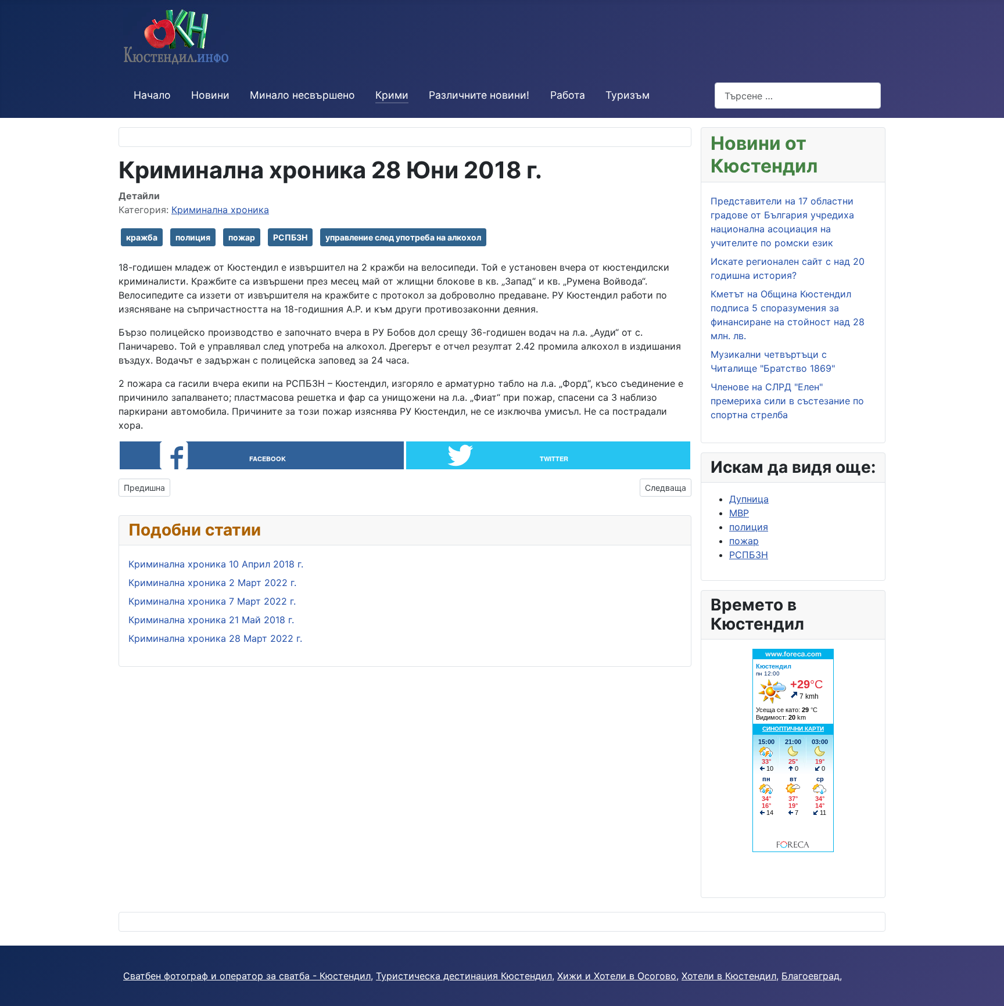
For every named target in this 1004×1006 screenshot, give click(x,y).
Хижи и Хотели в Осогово (616, 976)
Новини (210, 95)
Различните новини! (479, 95)
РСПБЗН (290, 237)
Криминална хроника (220, 209)
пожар (241, 237)
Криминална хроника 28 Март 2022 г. (215, 638)
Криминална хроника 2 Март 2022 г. (212, 582)
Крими (391, 95)
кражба (141, 237)
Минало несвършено (302, 95)
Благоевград (810, 976)
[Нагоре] (989, 991)
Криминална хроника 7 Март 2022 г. (212, 601)
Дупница (749, 499)
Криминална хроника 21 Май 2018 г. (211, 620)
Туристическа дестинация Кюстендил (464, 976)
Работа (567, 95)
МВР (739, 513)
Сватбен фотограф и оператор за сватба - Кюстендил (247, 976)
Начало (152, 95)
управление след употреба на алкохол (403, 237)
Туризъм (627, 95)
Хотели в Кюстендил (729, 976)
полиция (192, 237)
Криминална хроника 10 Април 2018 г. (215, 564)
